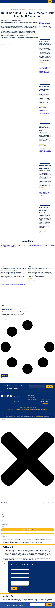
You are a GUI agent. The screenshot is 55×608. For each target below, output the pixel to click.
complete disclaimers (41, 416)
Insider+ (3, 516)
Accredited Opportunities (18, 401)
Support (3, 526)
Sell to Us (16, 398)
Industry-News (15, 9)
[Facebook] (11, 396)
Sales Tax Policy (44, 409)
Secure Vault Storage (18, 399)
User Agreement (10, 409)
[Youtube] (2, 396)
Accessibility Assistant (32, 397)
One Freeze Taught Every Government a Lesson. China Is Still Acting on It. (45, 167)
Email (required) (14, 571)
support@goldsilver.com (45, 399)
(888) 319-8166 (44, 401)
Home (11, 9)
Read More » (42, 62)
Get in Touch (30, 401)
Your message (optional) (16, 580)
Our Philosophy (4, 524)
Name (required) (14, 567)
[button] (4, 375)
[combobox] (8, 419)
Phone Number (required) (16, 576)
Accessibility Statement (32, 399)
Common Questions (31, 395)
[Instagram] (5, 396)
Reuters (9, 44)
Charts (3, 507)
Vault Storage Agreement (35, 409)
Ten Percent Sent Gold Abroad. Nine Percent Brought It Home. (44, 209)
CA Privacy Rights (25, 409)
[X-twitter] (8, 396)
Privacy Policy (17, 409)
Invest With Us (16, 396)
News (20, 9)
